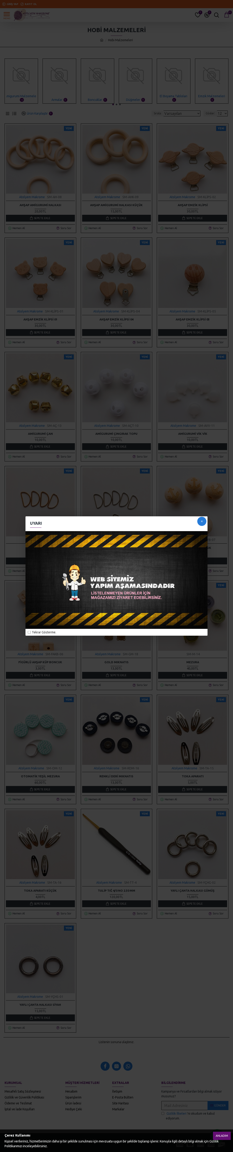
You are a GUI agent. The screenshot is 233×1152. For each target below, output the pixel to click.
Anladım (222, 1135)
